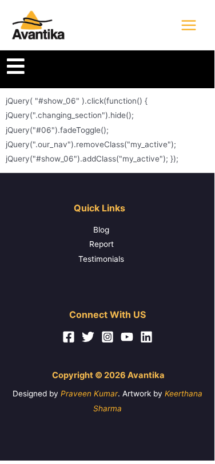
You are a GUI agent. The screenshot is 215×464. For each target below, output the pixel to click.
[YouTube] (127, 337)
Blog (101, 229)
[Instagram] (107, 337)
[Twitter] (88, 337)
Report (101, 244)
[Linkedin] (146, 337)
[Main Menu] (189, 25)
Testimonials (101, 259)
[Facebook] (68, 337)
